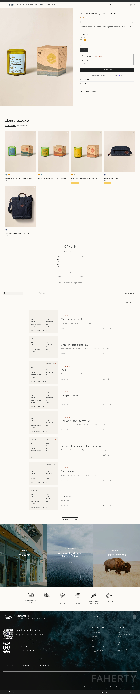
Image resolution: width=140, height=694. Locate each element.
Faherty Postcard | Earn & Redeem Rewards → (70, 1)
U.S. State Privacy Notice (118, 692)
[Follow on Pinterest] (4, 692)
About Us (120, 630)
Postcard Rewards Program (125, 634)
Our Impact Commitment (93, 603)
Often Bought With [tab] (22, 125)
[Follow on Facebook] (9, 692)
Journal (120, 641)
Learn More (70, 562)
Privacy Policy (107, 692)
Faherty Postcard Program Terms (99, 651)
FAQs (93, 634)
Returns (94, 638)
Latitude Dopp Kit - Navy (111, 178)
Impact (119, 632)
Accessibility (94, 692)
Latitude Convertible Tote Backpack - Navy (17, 233)
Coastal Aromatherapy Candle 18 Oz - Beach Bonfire (52, 178)
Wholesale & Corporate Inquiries (124, 649)
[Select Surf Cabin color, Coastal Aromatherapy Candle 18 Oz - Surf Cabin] (6, 175)
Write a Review (130, 293)
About (53, 4)
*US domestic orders (31, 602)
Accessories (29, 4)
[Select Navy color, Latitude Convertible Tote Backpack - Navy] (6, 230)
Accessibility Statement (98, 643)
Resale (43, 4)
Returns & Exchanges (25, 666)
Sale (48, 4)
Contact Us (95, 630)
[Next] (137, 1)
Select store (98, 56)
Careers (120, 647)
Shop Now (117, 561)
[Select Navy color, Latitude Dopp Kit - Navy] (105, 175)
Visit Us (23, 561)
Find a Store (9, 666)
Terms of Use (95, 645)
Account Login (96, 632)
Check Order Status (44, 666)
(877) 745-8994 (23, 646)
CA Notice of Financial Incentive (98, 647)
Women (22, 4)
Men (17, 4)
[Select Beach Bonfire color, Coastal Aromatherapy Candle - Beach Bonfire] (72, 175)
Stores (119, 645)
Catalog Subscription (97, 641)
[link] (70, 256)
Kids (36, 4)
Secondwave (111, 604)
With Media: (42, 293)
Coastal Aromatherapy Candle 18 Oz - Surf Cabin (18, 178)
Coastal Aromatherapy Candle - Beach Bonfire (84, 178)
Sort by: (121, 302)
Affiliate (119, 643)
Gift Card (94, 636)
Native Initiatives (122, 638)
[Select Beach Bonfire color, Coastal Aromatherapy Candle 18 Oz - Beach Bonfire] (9, 175)
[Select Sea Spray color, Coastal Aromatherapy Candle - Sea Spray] (81, 40)
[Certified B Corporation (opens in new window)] (6, 647)
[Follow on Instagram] (13, 692)
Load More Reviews (70, 519)
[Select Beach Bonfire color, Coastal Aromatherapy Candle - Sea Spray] (85, 40)
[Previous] (2, 1)
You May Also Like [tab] (10, 125)
